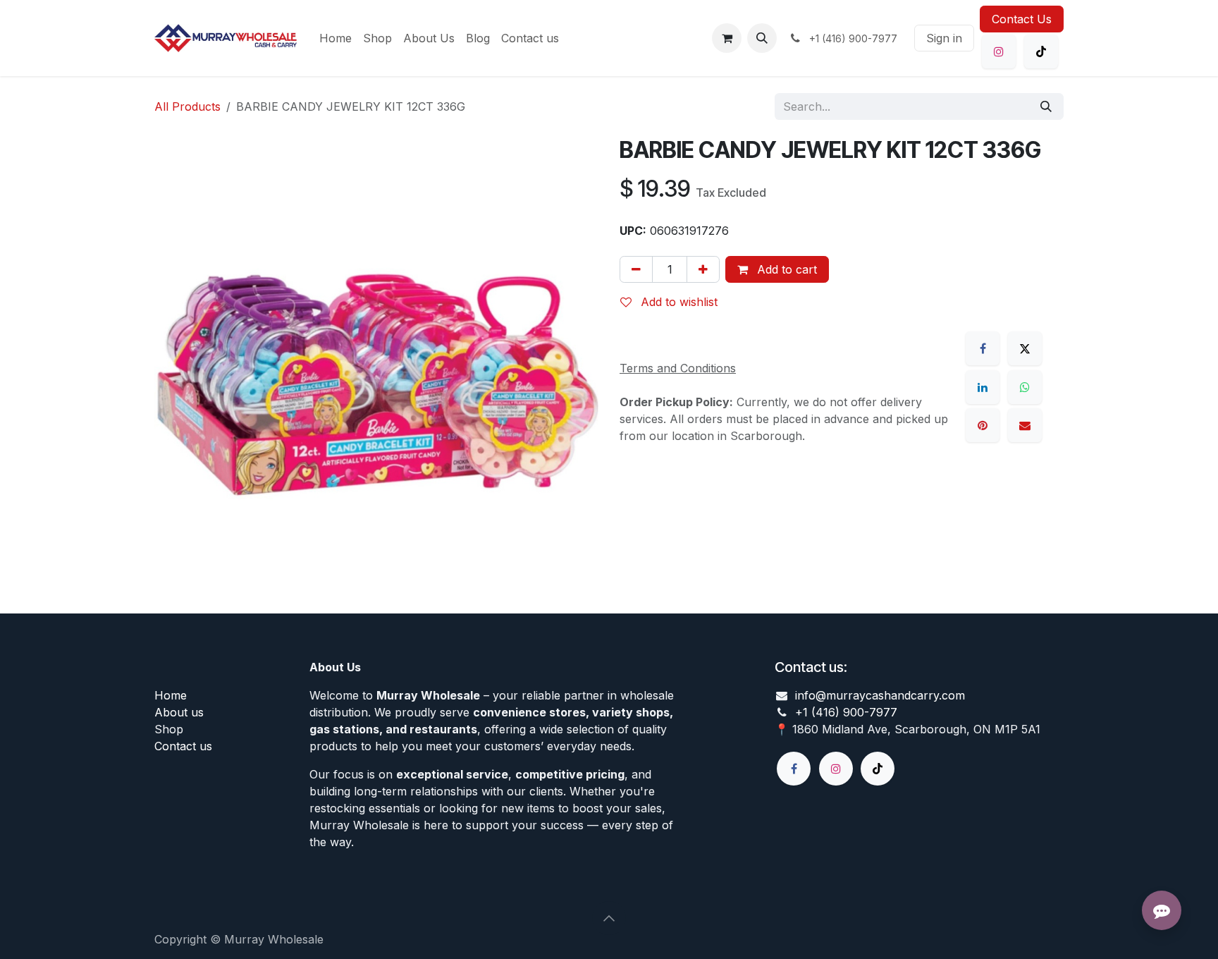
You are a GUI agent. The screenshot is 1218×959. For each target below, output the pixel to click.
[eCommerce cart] (727, 38)
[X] (1025, 348)
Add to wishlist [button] (677, 302)
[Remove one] (636, 269)
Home (170, 695)
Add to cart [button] (785, 269)
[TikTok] (1041, 51)
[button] (762, 38)
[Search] (1046, 106)
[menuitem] (335, 38)
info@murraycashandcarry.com (880, 695)
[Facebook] (982, 348)
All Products (187, 106)
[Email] (1025, 425)
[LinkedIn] (982, 387)
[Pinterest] (982, 425)
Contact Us (1022, 19)
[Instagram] (999, 51)
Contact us (183, 746)
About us (179, 712)
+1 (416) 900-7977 (846, 712)
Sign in (944, 38)
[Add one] (703, 269)
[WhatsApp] (1025, 387)
